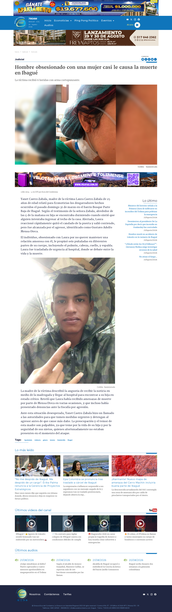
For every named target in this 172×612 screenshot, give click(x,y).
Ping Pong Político (86, 20)
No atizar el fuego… (148, 257)
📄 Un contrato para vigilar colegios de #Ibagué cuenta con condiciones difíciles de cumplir (66, 537)
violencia (37, 440)
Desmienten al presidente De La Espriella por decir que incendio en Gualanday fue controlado (141, 224)
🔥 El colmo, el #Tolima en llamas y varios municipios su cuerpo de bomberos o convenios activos (140, 537)
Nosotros (34, 594)
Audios (48, 25)
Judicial (25, 52)
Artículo (34, 52)
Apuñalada (28, 440)
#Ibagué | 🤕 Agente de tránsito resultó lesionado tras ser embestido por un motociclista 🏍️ (31, 537)
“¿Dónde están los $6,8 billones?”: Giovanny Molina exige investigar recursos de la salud (141, 247)
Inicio (47, 20)
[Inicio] (20, 23)
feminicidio (61, 440)
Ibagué (70, 440)
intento (52, 440)
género (45, 440)
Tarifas (67, 594)
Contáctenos (51, 594)
